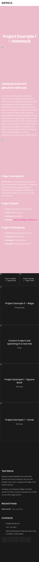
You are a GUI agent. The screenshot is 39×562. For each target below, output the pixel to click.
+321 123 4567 (11, 527)
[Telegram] (28, 539)
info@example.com (13, 523)
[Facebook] (4, 539)
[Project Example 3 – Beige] (19, 305)
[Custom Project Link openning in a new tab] (19, 344)
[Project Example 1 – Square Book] (19, 383)
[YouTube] (10, 539)
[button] (36, 3)
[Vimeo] (16, 539)
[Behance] (22, 539)
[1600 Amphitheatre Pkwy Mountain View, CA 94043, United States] (4, 532)
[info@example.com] (4, 523)
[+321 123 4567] (4, 527)
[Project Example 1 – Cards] (19, 421)
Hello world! (6, 509)
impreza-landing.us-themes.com (25, 220)
